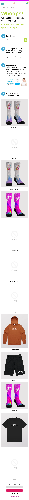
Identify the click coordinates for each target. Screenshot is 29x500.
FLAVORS (14, 484)
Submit (14, 490)
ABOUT (19, 484)
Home (3, 7)
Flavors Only (16, 496)
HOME (9, 484)
